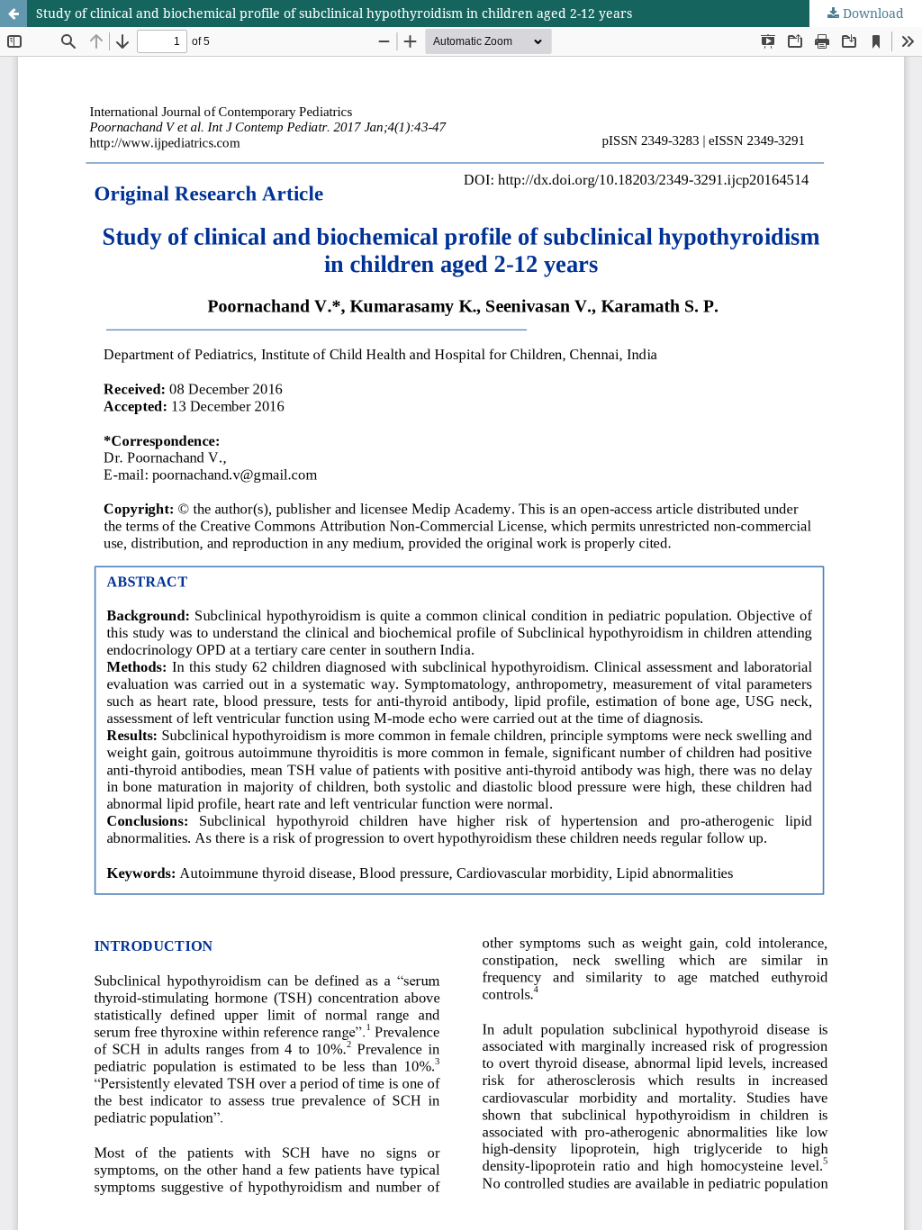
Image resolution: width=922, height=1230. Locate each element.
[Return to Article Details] (13, 13)
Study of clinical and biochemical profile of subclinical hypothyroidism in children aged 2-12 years (334, 13)
